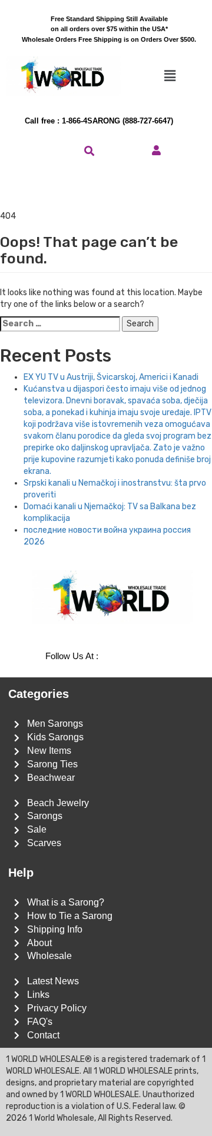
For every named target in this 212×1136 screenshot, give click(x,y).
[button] (170, 76)
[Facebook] (133, 656)
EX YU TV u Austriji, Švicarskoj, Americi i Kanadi (111, 377)
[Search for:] (60, 324)
